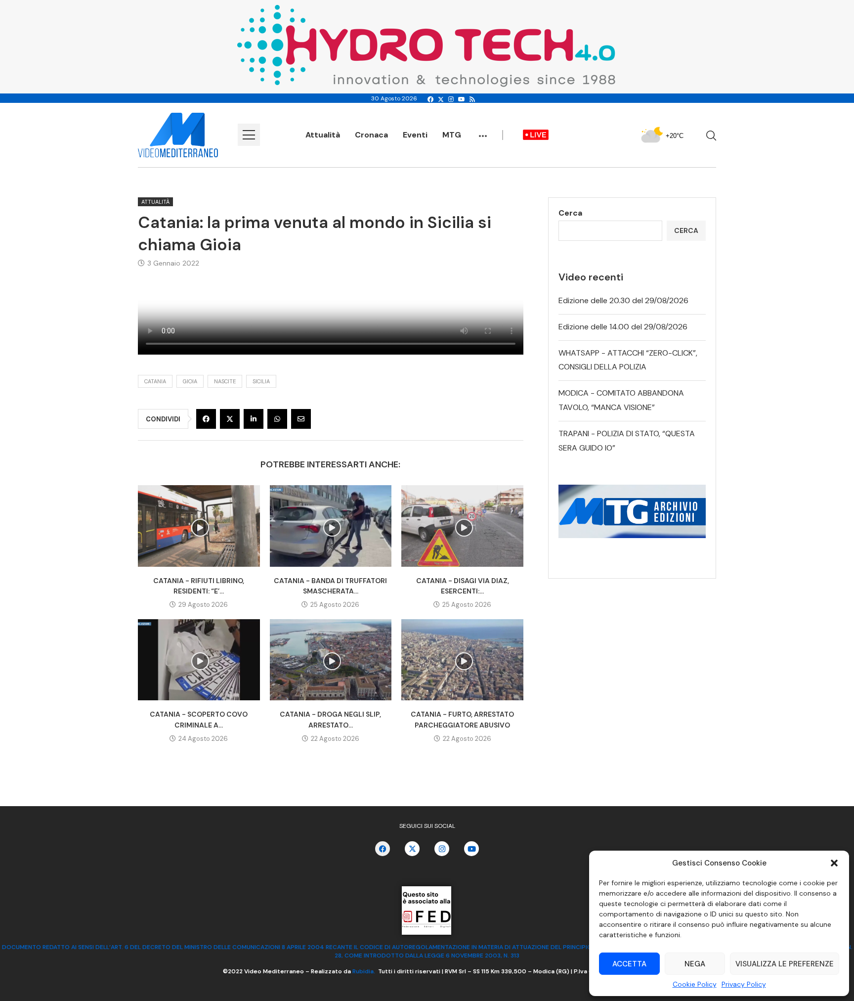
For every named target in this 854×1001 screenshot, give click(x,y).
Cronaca (371, 135)
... (482, 131)
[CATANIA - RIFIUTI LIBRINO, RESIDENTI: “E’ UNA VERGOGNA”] (199, 525)
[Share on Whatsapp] (277, 419)
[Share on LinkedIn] (253, 419)
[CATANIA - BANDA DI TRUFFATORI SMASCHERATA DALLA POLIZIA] (331, 525)
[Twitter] (440, 99)
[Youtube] (462, 99)
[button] (834, 863)
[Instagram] (451, 99)
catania (155, 381)
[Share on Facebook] (206, 419)
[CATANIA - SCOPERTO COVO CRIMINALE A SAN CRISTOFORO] (199, 659)
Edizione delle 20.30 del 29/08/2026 (623, 300)
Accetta (629, 964)
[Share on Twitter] (230, 419)
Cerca (570, 213)
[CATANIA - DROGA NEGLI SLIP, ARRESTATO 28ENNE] (331, 659)
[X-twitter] (412, 848)
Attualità (322, 135)
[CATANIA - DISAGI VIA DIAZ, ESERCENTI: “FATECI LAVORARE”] (462, 525)
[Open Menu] (249, 135)
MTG (451, 135)
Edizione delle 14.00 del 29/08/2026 (622, 326)
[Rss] (472, 99)
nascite (225, 381)
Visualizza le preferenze (784, 964)
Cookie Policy (695, 984)
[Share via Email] (301, 419)
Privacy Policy (744, 984)
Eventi (415, 135)
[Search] (711, 135)
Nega (694, 964)
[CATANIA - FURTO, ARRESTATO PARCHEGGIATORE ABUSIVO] (462, 659)
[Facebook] (430, 99)
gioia (190, 381)
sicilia (261, 381)
